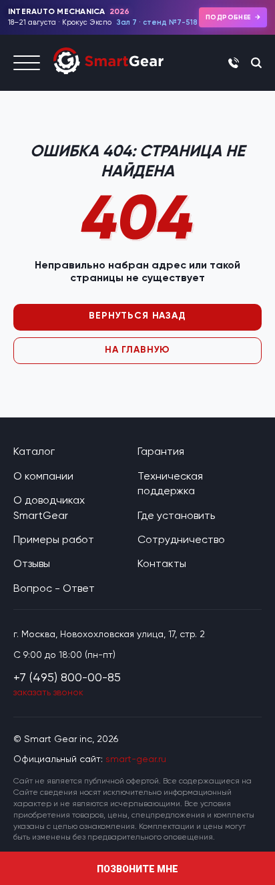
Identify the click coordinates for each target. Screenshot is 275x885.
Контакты (162, 563)
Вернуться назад (137, 315)
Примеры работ (53, 539)
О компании (43, 476)
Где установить (176, 515)
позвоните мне (137, 869)
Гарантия (161, 451)
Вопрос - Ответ (54, 588)
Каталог (34, 451)
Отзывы (31, 563)
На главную (137, 349)
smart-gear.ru (135, 758)
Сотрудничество (181, 539)
